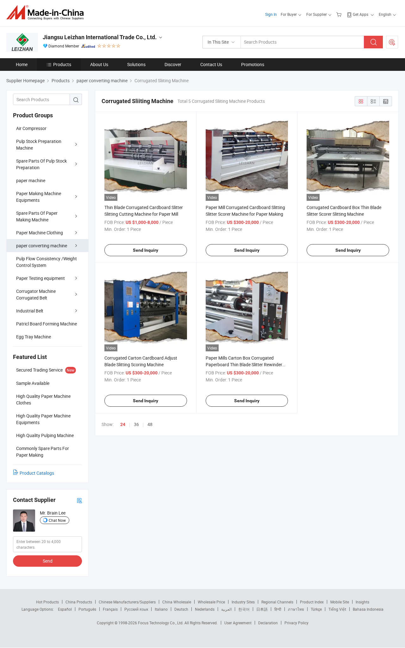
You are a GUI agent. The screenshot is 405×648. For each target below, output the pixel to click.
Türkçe (316, 609)
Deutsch (181, 609)
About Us (99, 64)
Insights (362, 601)
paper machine (30, 180)
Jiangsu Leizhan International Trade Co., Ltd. (100, 37)
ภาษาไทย (296, 609)
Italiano (161, 609)
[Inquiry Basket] (339, 14)
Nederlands (205, 609)
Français (110, 609)
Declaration (268, 622)
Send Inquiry (145, 250)
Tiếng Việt (337, 609)
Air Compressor (31, 128)
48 (150, 424)
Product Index (312, 601)
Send (48, 561)
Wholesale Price (211, 601)
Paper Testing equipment (40, 278)
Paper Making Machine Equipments (38, 196)
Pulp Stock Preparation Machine (38, 144)
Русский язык (136, 609)
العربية (226, 609)
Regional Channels (277, 601)
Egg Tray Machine (33, 337)
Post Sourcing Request (392, 42)
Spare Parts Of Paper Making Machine (37, 216)
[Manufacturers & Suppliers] (47, 12)
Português (87, 609)
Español (65, 609)
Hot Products (47, 601)
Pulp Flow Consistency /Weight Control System (46, 262)
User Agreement (238, 622)
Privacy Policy (296, 622)
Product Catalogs (37, 473)
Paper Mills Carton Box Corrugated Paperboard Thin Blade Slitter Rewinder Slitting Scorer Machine (244, 364)
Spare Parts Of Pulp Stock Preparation (41, 164)
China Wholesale (176, 601)
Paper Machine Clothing (39, 233)
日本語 (262, 609)
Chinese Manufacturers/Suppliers (127, 601)
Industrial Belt (29, 311)
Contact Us (211, 64)
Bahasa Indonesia (368, 609)
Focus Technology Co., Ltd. (161, 622)
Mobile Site (339, 601)
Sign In (271, 14)
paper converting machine (41, 246)
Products (62, 64)
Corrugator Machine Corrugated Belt (36, 294)
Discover (173, 64)
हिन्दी (277, 609)
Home (22, 64)
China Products (78, 601)
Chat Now (57, 520)
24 (122, 424)
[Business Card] (79, 500)
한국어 (244, 609)
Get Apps (360, 14)
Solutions (136, 64)
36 (136, 424)
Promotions (252, 64)
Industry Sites (243, 601)
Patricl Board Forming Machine (46, 324)
